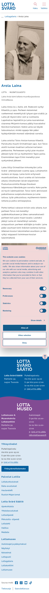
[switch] (42, 296)
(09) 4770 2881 (34, 389)
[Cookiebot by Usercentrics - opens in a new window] (35, 248)
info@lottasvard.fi (37, 435)
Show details (36, 320)
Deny (24, 343)
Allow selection (24, 335)
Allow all (24, 328)
